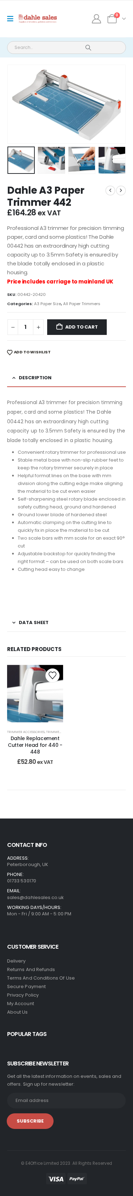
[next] (121, 190)
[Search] (88, 48)
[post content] (35, 694)
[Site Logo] (37, 18)
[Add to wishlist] (52, 675)
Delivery (16, 961)
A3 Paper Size (47, 304)
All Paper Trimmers (81, 304)
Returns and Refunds (31, 969)
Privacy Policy (23, 995)
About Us (17, 1012)
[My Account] (96, 18)
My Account (20, 1003)
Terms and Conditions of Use (41, 978)
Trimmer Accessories (26, 731)
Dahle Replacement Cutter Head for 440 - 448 (35, 745)
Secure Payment (26, 986)
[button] (16, 104)
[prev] (110, 190)
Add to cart (81, 327)
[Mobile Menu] (12, 19)
